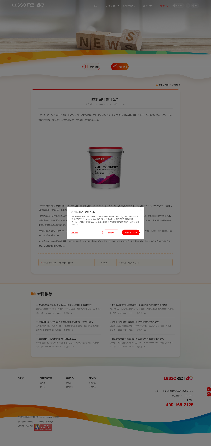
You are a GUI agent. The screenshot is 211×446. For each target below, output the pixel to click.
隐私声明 (74, 232)
